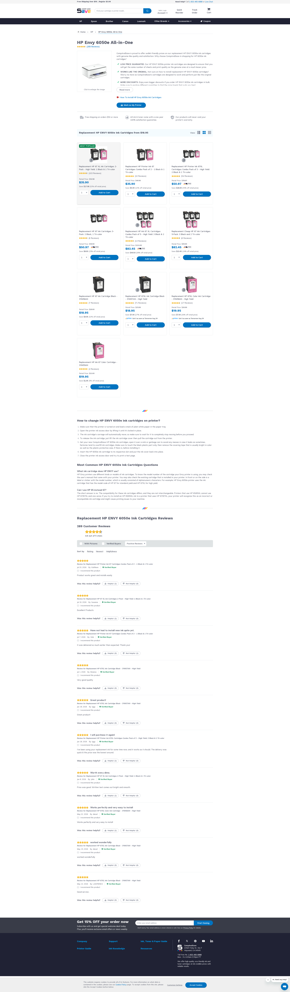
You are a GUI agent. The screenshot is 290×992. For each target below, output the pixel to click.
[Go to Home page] (84, 10)
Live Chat (209, 2)
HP (80, 21)
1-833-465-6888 (195, 2)
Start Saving (203, 923)
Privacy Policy (188, 928)
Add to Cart (104, 192)
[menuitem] (198, 132)
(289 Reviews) (93, 46)
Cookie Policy (121, 985)
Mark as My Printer (132, 105)
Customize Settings (174, 985)
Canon (125, 21)
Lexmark (141, 21)
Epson (94, 21)
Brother (109, 21)
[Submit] (147, 10)
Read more (125, 90)
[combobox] (122, 10)
